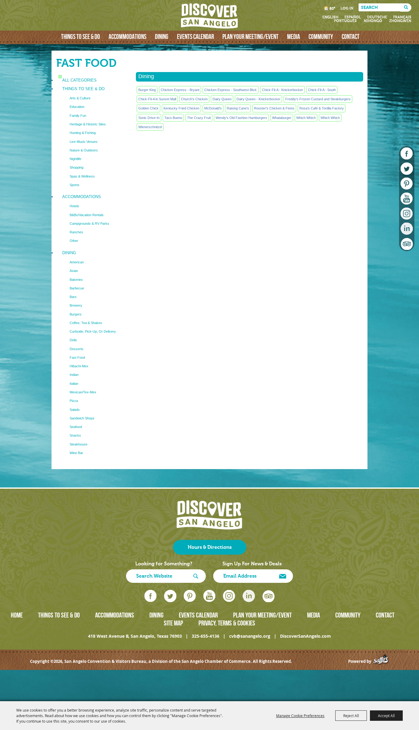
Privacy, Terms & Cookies (226, 623)
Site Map (173, 623)
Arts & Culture (80, 98)
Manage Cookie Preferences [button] (300, 715)
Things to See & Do (80, 36)
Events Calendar (195, 36)
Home (17, 615)
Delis (73, 340)
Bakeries (76, 279)
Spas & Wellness (82, 176)
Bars (73, 297)
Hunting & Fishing (83, 133)
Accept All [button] (386, 715)
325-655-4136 (205, 636)
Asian (74, 271)
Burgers (76, 314)
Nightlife (75, 159)
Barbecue (77, 288)
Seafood (76, 427)
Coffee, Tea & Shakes (86, 323)
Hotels (74, 206)
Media (293, 36)
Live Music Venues (84, 141)
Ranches (76, 232)
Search (405, 7)
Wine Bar (76, 453)
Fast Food (77, 357)
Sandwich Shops (82, 418)
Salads (75, 409)
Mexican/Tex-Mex (83, 392)
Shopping (76, 167)
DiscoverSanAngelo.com (305, 636)
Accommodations (127, 36)
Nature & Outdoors (84, 150)
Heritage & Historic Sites (88, 124)
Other (74, 241)
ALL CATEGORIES (79, 80)
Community (321, 36)
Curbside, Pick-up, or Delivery (93, 331)
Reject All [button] (351, 715)
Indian (74, 374)
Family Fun (78, 115)
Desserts (76, 349)
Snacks (75, 435)
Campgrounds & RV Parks (89, 223)
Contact (350, 36)
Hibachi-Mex (79, 366)
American (77, 262)
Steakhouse (78, 444)
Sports (74, 185)
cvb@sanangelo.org (249, 636)
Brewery (76, 305)
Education (77, 107)
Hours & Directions (210, 547)
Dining (161, 36)
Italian (74, 383)
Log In (346, 8)
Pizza (74, 401)
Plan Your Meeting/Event (250, 36)
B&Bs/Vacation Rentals (87, 215)
